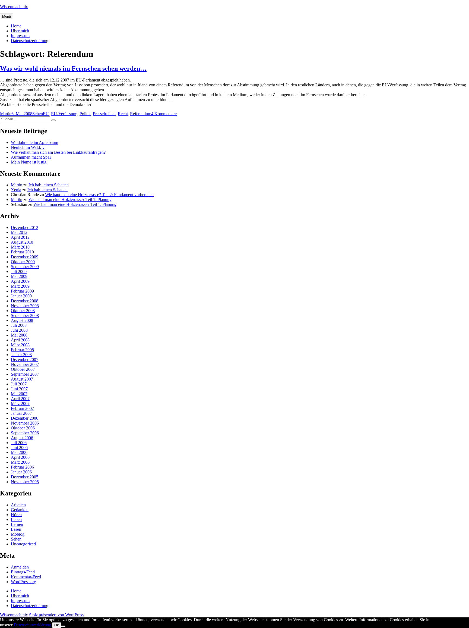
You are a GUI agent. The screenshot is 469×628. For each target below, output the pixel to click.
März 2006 (20, 462)
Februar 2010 (22, 252)
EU (46, 113)
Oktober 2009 (23, 261)
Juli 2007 (19, 384)
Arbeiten (18, 505)
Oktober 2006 (23, 428)
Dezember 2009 (24, 257)
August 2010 (22, 242)
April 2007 (20, 398)
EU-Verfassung (64, 113)
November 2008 (25, 305)
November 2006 (25, 423)
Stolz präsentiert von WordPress (56, 615)
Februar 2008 (22, 349)
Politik (85, 113)
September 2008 (25, 315)
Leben (16, 519)
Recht (123, 113)
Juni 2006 (19, 447)
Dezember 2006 (24, 418)
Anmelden (20, 567)
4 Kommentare (164, 113)
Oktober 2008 (23, 310)
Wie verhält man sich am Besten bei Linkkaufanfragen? (58, 152)
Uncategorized (23, 544)
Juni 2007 (19, 389)
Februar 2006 (22, 467)
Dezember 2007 (24, 359)
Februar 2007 (22, 408)
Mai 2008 (19, 335)
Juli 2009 (19, 271)
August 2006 (22, 437)
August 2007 (22, 379)
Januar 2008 (21, 354)
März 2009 (20, 286)
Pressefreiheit (104, 113)
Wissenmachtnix (14, 6)
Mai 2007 (19, 393)
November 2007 (25, 364)
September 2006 (25, 433)
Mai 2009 (19, 276)
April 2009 (20, 281)
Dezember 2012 (24, 227)
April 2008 (20, 340)
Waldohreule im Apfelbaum (34, 142)
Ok (56, 625)
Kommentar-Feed (26, 576)
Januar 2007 (21, 413)
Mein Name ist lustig (28, 162)
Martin (5, 113)
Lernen (17, 524)
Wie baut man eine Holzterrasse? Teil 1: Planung (70, 199)
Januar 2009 (21, 296)
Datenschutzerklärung (29, 40)
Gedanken (19, 509)
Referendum (140, 113)
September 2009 (25, 266)
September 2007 (25, 374)
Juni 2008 (19, 330)
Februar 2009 (22, 291)
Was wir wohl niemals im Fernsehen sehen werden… (73, 68)
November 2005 (25, 481)
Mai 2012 (19, 232)
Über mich (20, 31)
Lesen (16, 529)
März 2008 (20, 345)
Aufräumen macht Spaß (31, 157)
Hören (16, 514)
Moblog (17, 534)
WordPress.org (23, 581)
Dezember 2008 (24, 301)
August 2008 (22, 320)
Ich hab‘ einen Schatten (48, 185)
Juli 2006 (19, 442)
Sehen (37, 113)
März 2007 (20, 403)
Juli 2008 (19, 325)
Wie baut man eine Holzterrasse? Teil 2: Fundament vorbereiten (99, 194)
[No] (63, 626)
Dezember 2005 (24, 477)
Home (16, 26)
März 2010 (20, 247)
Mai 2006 (19, 452)
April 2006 (20, 457)
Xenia (16, 189)
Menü (6, 16)
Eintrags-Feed (23, 572)
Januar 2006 (21, 472)
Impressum (20, 35)
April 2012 (20, 237)
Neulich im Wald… (27, 147)
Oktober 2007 (23, 369)
